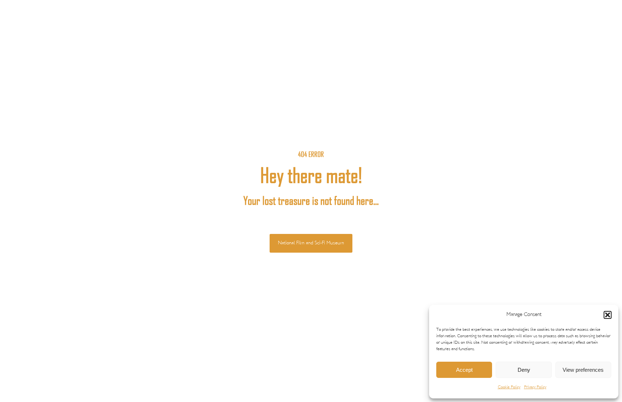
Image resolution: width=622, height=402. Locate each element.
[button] (607, 315)
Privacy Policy (535, 387)
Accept (464, 370)
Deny (524, 370)
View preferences (583, 370)
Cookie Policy (509, 387)
